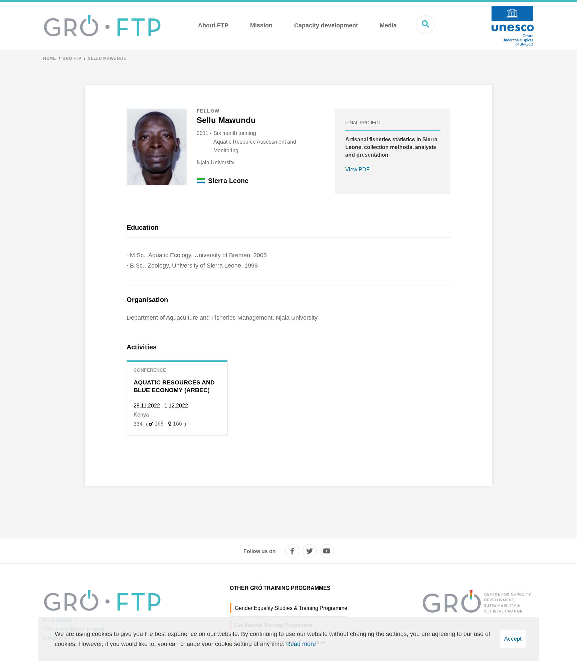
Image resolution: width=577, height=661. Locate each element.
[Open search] (425, 24)
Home (49, 58)
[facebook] (292, 551)
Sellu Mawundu (107, 58)
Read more (301, 644)
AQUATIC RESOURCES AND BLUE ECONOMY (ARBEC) (174, 386)
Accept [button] (513, 639)
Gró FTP (71, 58)
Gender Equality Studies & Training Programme (291, 608)
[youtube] (327, 551)
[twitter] (310, 551)
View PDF (357, 169)
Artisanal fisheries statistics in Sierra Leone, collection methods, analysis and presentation (391, 147)
